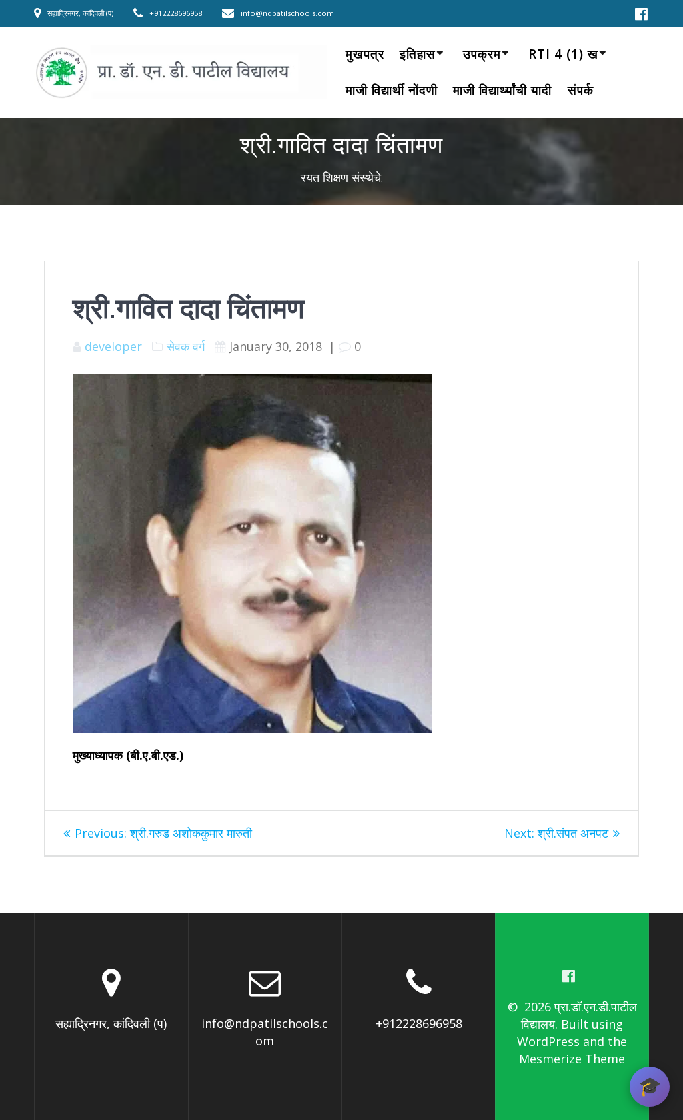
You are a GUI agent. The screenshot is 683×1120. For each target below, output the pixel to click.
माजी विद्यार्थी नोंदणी (392, 90)
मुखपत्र (365, 54)
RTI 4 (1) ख (563, 54)
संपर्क (581, 90)
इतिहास (418, 54)
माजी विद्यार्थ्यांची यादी (502, 90)
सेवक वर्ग (186, 346)
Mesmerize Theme (572, 1059)
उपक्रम (482, 54)
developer (113, 346)
